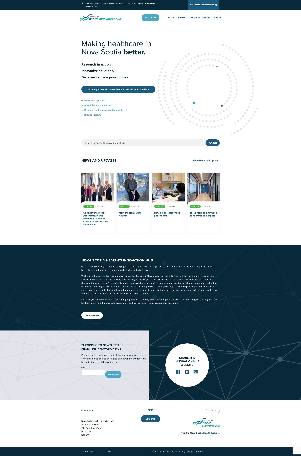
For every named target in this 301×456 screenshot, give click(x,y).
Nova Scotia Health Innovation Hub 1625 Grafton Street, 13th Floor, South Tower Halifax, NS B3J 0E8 (97, 428)
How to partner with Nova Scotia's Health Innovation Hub (118, 89)
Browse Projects (92, 115)
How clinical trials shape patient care (167, 214)
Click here (89, 3)
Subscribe (113, 374)
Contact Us (87, 410)
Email (84, 367)
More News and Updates (206, 160)
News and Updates (94, 100)
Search (212, 142)
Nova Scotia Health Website (202, 5)
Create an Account (200, 17)
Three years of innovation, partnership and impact (204, 214)
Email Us (150, 419)
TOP (211, 411)
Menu (152, 17)
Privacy (111, 452)
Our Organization (92, 315)
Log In (217, 17)
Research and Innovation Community (104, 110)
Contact (180, 17)
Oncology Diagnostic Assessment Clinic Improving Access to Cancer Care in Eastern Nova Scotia (95, 218)
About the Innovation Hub (98, 105)
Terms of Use (87, 452)
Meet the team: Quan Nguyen (130, 214)
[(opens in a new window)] (169, 17)
